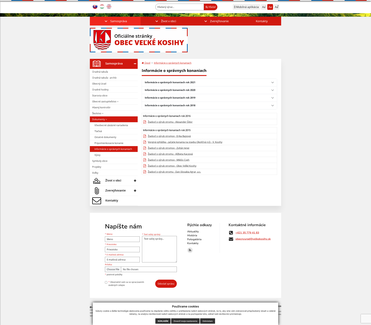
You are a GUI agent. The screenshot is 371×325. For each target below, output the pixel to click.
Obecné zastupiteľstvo (104, 101)
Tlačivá (98, 131)
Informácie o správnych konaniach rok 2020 (170, 90)
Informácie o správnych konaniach (113, 149)
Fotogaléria (194, 239)
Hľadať (212, 7)
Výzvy (97, 155)
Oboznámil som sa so (126, 283)
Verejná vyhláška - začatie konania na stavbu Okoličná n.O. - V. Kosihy (185, 142)
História (192, 235)
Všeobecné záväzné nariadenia (111, 125)
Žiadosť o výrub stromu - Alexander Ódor (170, 122)
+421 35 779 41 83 (247, 232)
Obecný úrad (99, 83)
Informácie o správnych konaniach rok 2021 (170, 82)
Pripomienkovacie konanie (108, 143)
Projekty (96, 166)
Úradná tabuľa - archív (104, 77)
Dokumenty (99, 119)
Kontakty (262, 21)
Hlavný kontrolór (101, 107)
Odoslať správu (166, 283)
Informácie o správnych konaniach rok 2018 (170, 105)
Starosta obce (99, 95)
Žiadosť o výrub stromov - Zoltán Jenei (168, 148)
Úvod (147, 63)
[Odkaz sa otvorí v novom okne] (190, 250)
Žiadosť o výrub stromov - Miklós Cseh (168, 159)
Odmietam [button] (207, 321)
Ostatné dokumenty (105, 137)
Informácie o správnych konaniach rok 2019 (170, 97)
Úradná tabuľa (100, 71)
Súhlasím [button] (163, 321)
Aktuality (193, 231)
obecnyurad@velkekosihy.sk (253, 239)
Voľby (95, 172)
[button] (115, 21)
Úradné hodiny (100, 89)
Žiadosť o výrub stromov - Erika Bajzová (169, 136)
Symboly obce (99, 160)
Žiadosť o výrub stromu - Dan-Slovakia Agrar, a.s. (174, 171)
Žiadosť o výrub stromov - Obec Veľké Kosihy (172, 165)
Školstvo (97, 113)
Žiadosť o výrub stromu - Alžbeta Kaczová (170, 154)
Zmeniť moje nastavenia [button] (185, 321)
